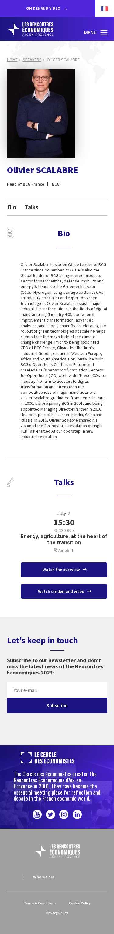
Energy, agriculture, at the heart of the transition (64, 539)
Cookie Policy (80, 903)
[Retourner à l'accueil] (36, 29)
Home (12, 59)
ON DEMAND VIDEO (43, 8)
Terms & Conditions (40, 903)
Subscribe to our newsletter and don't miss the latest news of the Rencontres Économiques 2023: (55, 666)
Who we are (43, 877)
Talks (31, 207)
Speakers (32, 59)
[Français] (101, 8)
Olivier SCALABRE (63, 59)
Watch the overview (62, 569)
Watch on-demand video (61, 591)
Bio (12, 207)
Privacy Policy (57, 912)
